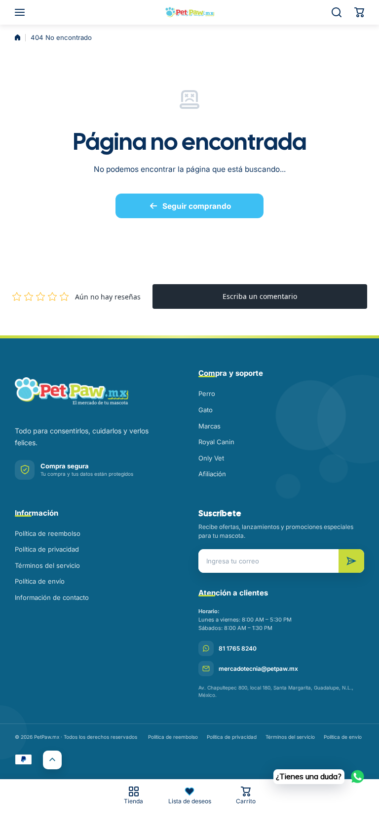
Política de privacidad (47, 549)
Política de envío (40, 581)
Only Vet (211, 458)
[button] (359, 12)
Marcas (209, 426)
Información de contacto (52, 597)
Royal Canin (216, 442)
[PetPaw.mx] (189, 12)
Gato (205, 410)
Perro (206, 393)
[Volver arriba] (52, 760)
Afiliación (212, 474)
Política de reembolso (47, 533)
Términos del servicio (47, 565)
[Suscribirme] (351, 561)
